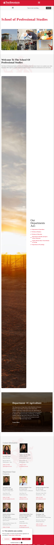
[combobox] (36, 8)
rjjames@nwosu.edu (7, 466)
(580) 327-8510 (22, 497)
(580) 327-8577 (22, 464)
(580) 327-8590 (6, 464)
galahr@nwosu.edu (23, 498)
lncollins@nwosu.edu (24, 527)
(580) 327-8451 (39, 497)
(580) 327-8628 (6, 527)
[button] (39, 2)
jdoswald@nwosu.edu (41, 498)
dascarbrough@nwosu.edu (9, 498)
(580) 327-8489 (22, 525)
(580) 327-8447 (39, 524)
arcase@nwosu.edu (23, 466)
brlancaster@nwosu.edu (41, 525)
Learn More (15, 422)
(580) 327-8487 (6, 497)
